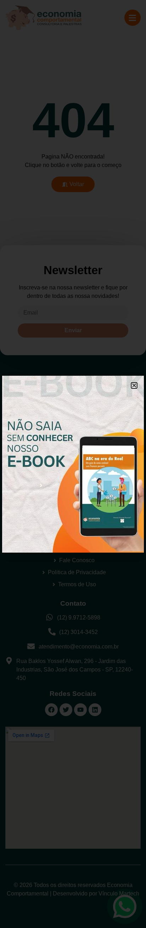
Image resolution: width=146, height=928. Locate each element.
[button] (134, 385)
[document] (73, 464)
